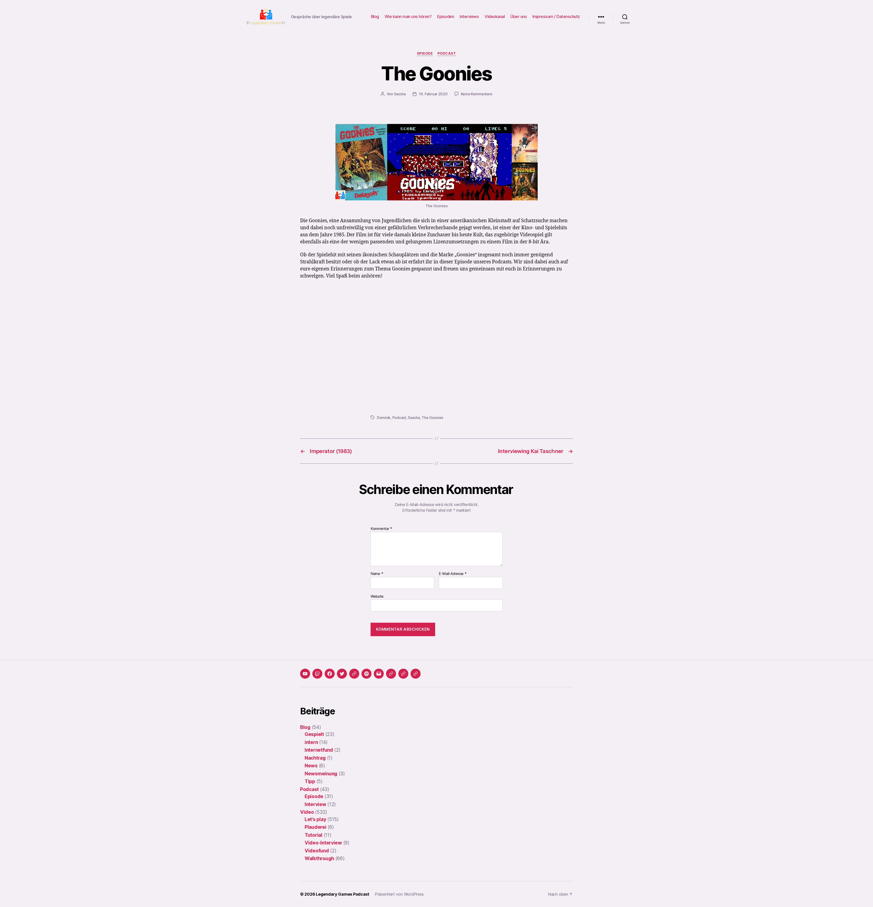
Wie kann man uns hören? (408, 16)
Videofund (317, 851)
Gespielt (314, 734)
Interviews (469, 16)
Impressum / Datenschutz (556, 16)
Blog (375, 16)
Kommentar (381, 529)
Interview (315, 804)
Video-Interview (323, 843)
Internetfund (319, 750)
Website (377, 596)
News (311, 765)
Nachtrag (315, 758)
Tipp (310, 781)
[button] (391, 674)
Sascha (400, 94)
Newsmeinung (321, 773)
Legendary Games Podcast (342, 894)
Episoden (445, 16)
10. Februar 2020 (433, 94)
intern (311, 742)
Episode (425, 53)
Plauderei (315, 827)
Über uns (518, 16)
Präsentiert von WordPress (399, 894)
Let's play (315, 819)
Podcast (446, 53)
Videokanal (494, 16)
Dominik (383, 417)
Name (377, 574)
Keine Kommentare (476, 94)
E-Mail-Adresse (453, 574)
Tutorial (313, 835)
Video (307, 812)
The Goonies (432, 417)
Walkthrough (319, 858)
